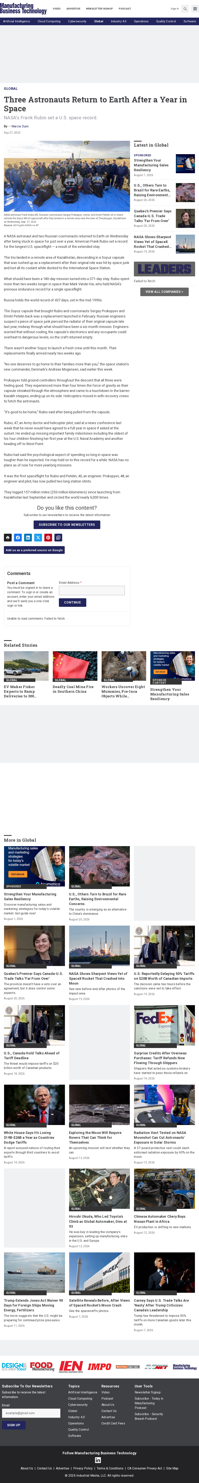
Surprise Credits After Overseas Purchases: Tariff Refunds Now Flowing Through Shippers (160, 1058)
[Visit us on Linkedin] (98, 1460)
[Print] (8, 537)
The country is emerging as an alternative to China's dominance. (98, 912)
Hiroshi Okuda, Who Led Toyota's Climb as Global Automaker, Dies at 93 (98, 1221)
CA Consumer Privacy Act (144, 1468)
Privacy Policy (83, 1468)
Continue (72, 602)
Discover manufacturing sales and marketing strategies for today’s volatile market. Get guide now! (32, 909)
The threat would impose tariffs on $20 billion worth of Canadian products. (31, 1066)
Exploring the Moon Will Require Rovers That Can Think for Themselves (95, 1137)
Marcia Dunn (20, 126)
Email (6, 1405)
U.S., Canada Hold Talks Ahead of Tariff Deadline (31, 1055)
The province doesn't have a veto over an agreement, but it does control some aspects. (32, 988)
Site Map (172, 1468)
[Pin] (48, 537)
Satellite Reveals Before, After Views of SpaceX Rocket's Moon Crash (99, 1302)
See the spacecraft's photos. (89, 1311)
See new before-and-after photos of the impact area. (97, 991)
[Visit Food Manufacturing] (42, 1366)
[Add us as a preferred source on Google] (58, 537)
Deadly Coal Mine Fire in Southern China (73, 689)
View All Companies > (164, 292)
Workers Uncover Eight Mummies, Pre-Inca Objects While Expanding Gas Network (123, 692)
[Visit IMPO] (99, 1366)
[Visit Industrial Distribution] (128, 1367)
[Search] (185, 9)
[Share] (18, 537)
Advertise (62, 1468)
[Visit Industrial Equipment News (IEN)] (71, 1366)
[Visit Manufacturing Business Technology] (185, 1366)
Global (11, 88)
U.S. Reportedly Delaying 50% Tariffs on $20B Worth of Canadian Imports (164, 976)
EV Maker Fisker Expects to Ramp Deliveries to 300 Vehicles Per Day (19, 692)
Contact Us (44, 1468)
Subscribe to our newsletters (67, 525)
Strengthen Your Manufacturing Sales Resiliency (151, 165)
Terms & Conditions (110, 1468)
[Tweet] (38, 537)
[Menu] (195, 9)
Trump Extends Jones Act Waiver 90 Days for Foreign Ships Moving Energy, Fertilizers (33, 1305)
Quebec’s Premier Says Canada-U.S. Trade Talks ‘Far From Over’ (152, 216)
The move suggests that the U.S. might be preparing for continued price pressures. (33, 1318)
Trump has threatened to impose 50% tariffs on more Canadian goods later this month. (162, 1320)
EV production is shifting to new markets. (162, 1227)
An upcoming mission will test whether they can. (99, 1150)
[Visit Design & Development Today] (14, 1366)
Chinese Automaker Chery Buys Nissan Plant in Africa (159, 1218)
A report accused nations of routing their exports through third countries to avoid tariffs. (32, 1152)
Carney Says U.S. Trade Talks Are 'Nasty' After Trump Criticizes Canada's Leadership (161, 1305)
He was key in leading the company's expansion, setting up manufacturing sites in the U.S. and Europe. (98, 1236)
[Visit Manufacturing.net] (156, 1367)
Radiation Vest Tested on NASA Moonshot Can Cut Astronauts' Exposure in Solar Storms (160, 1137)
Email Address (70, 582)
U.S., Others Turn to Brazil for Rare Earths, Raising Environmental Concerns (152, 190)
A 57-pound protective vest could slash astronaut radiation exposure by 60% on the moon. (164, 1152)
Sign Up (13, 1425)
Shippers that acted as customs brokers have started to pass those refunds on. (162, 1071)
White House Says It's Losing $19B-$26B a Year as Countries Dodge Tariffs (29, 1137)
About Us (27, 1468)
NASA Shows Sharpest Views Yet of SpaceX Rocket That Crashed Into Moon (152, 242)
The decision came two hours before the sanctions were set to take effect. (162, 986)
